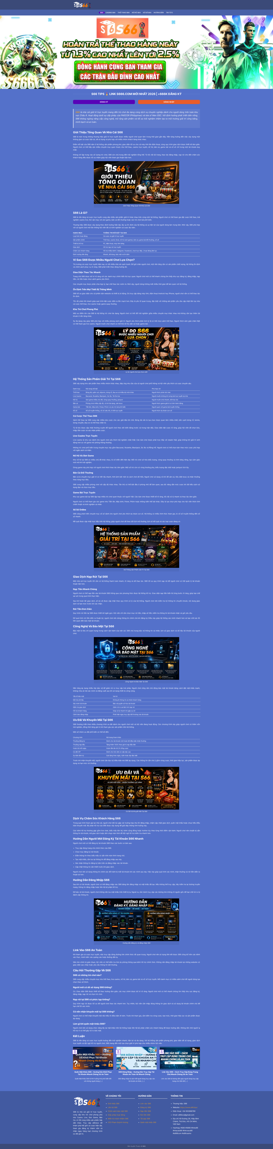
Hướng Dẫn (159, 12)
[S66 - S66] (83, 5)
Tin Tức (169, 12)
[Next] (200, 1067)
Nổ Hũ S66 (136, 12)
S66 (101, 12)
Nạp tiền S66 (145, 1111)
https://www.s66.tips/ (188, 1107)
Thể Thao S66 (124, 12)
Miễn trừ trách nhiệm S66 (118, 1119)
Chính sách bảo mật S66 (118, 1111)
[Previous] (72, 1067)
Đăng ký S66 (145, 1107)
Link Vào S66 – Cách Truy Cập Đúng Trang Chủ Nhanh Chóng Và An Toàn (180, 1073)
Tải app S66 (145, 1119)
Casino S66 (110, 12)
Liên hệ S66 (112, 1107)
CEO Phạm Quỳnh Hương (118, 1122)
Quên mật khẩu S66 (148, 1122)
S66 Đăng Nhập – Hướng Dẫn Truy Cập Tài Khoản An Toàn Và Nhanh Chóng (136, 1073)
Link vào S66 (145, 1103)
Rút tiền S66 (145, 1115)
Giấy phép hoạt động (116, 1115)
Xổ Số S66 (147, 12)
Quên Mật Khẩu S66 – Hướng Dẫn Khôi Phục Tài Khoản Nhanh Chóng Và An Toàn (93, 1073)
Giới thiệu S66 (113, 1103)
